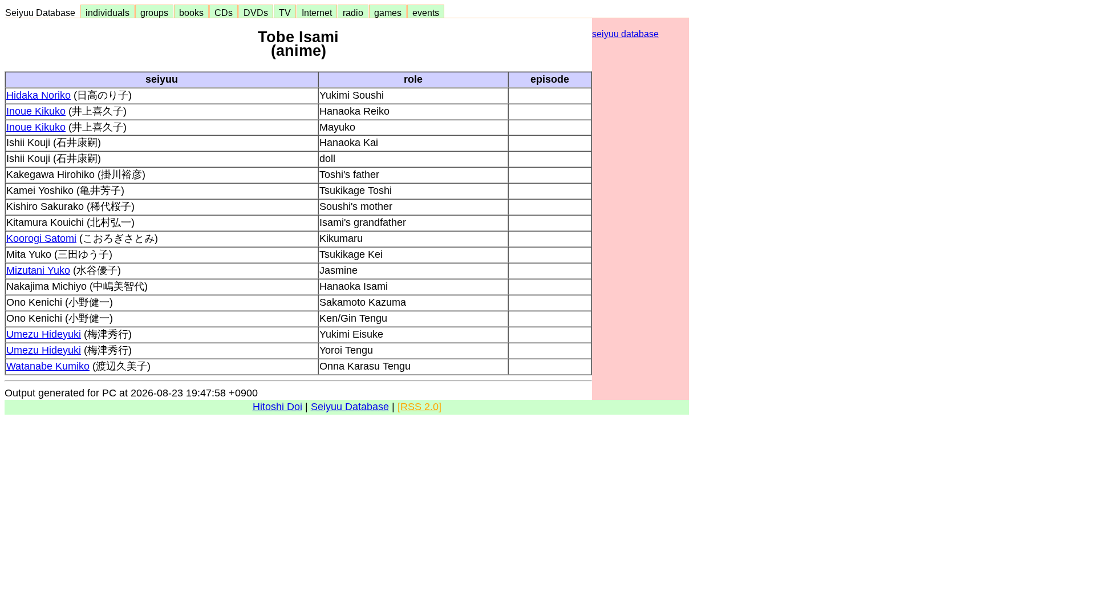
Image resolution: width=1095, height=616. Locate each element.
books (191, 12)
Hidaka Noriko (38, 95)
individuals (107, 12)
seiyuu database (625, 34)
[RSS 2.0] (419, 406)
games (388, 12)
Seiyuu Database (42, 12)
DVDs (256, 12)
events (426, 12)
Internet (316, 12)
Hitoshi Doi (277, 406)
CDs (223, 12)
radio (353, 12)
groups (154, 12)
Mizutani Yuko (38, 270)
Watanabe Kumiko (48, 366)
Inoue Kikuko (36, 111)
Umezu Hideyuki (43, 334)
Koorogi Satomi (41, 238)
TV (284, 12)
